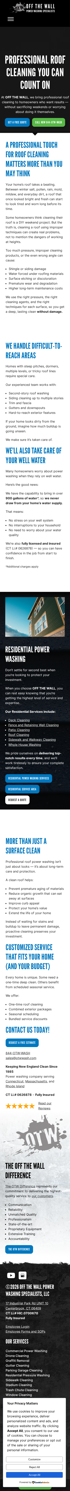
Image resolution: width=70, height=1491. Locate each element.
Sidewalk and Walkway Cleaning (32, 740)
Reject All (34, 1467)
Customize (34, 1459)
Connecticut (15, 1081)
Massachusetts (36, 1081)
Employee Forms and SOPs (25, 1331)
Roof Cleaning (18, 735)
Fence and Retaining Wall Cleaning (33, 725)
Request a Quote (17, 800)
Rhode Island (15, 1086)
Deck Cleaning (19, 720)
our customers (42, 1196)
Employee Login (17, 1327)
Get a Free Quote (17, 122)
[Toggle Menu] (11, 19)
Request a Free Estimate (22, 1043)
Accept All (34, 1475)
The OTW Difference (20, 1186)
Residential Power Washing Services (28, 778)
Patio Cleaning (19, 730)
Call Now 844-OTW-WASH (48, 122)
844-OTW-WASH (18, 1053)
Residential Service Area (22, 789)
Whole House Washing (24, 745)
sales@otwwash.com (21, 1058)
